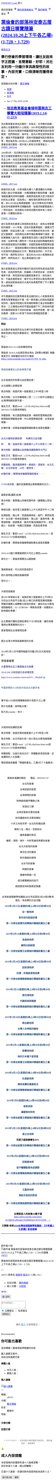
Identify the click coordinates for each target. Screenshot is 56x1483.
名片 (9, 96)
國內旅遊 (23, 1283)
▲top (3, 1291)
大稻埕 (22, 1286)
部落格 (10, 93)
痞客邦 (19, 1275)
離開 (16, 1477)
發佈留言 (6, 1314)
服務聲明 (31, 1443)
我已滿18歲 (7, 1477)
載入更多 (6, 1297)
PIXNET (13, 1440)
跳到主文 (5, 49)
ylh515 (4, 1255)
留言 (25, 1275)
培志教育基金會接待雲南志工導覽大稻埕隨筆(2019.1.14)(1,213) (29, 112)
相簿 (9, 89)
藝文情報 (24, 83)
